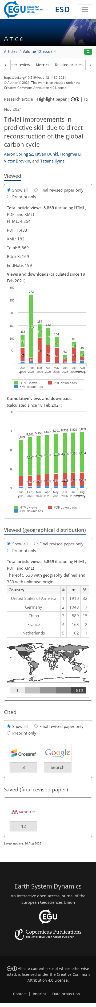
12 (23, 826)
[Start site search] (88, 52)
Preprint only (24, 196)
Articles (10, 51)
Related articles (69, 64)
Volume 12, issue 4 (39, 51)
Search (58, 767)
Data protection (66, 994)
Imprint (39, 994)
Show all (20, 190)
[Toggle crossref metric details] (23, 752)
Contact (20, 994)
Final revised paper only (61, 190)
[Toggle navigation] (85, 9)
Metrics (42, 64)
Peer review (19, 64)
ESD (62, 9)
